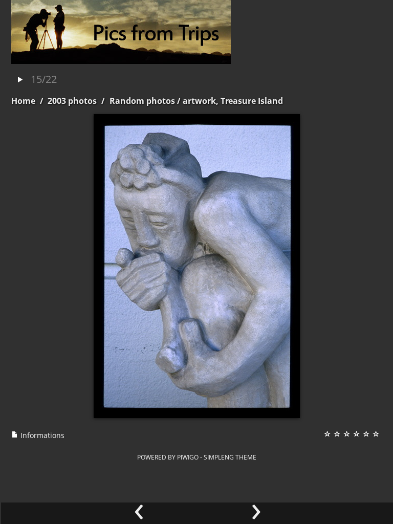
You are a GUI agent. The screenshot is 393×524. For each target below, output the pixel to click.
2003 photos (72, 100)
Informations (41, 435)
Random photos (142, 100)
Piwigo (188, 457)
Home (23, 100)
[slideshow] (20, 80)
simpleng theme (230, 457)
